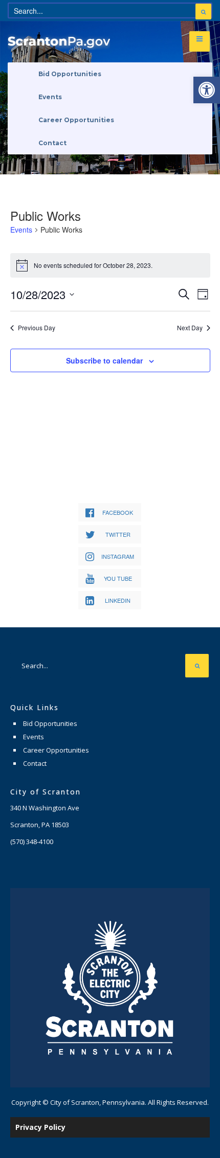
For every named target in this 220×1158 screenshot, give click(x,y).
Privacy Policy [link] (40, 1127)
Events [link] (50, 97)
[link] (206, 90)
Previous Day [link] (36, 328)
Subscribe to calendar (104, 360)
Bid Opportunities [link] (69, 74)
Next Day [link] (190, 328)
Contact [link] (52, 143)
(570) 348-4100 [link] (31, 841)
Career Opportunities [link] (76, 120)
